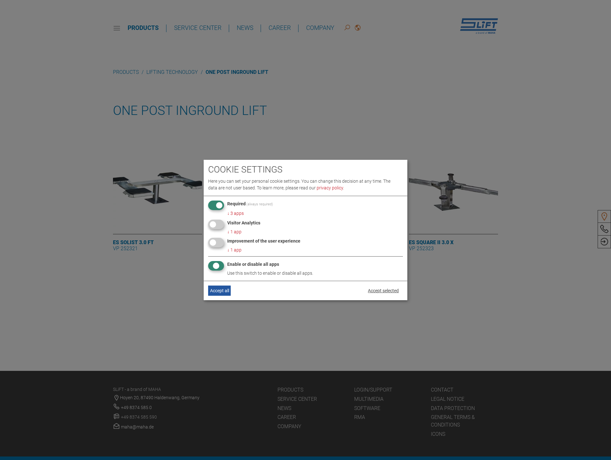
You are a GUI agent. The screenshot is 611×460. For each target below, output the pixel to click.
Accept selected (383, 290)
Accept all (219, 290)
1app (234, 231)
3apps (235, 213)
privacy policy (330, 187)
